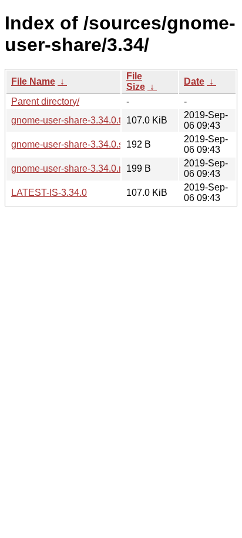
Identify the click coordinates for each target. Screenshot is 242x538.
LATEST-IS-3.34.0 (49, 193)
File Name (33, 81)
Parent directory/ (45, 101)
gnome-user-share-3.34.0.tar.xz (75, 120)
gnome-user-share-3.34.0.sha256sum (89, 144)
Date (194, 81)
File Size (135, 81)
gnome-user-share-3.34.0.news (76, 168)
